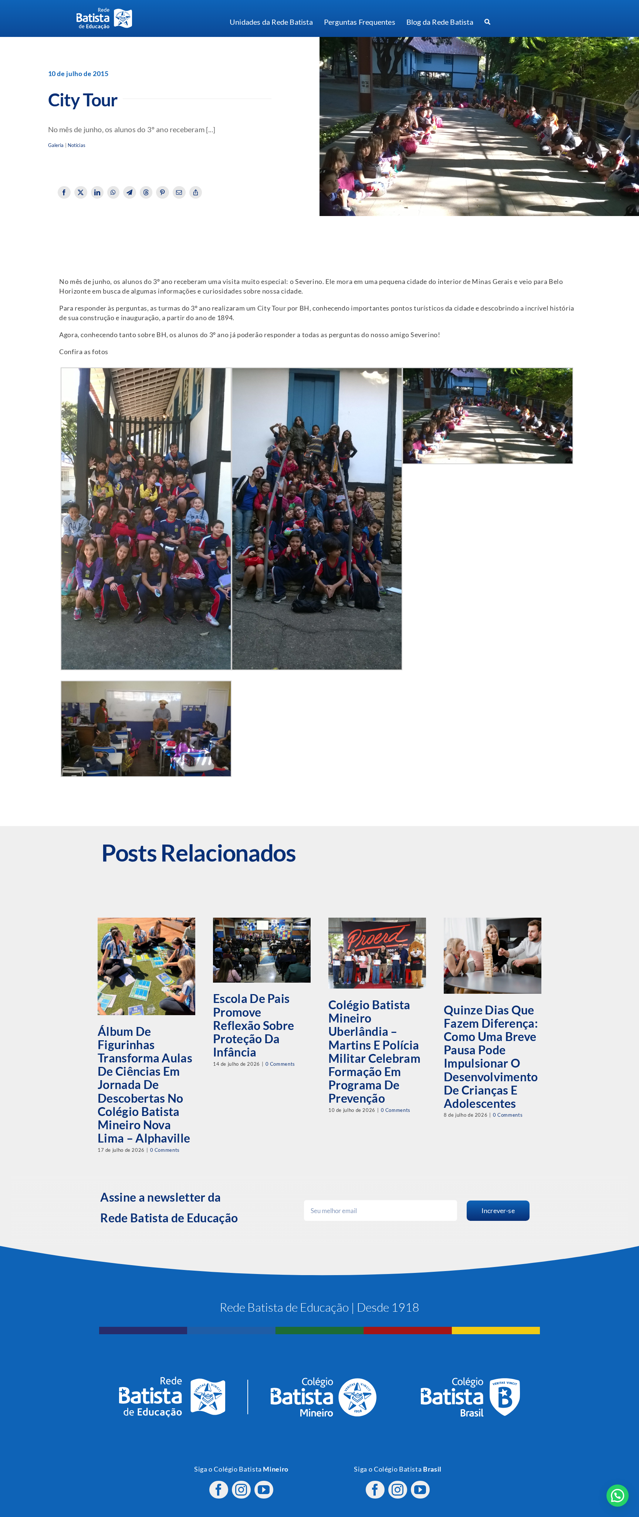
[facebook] (218, 1490)
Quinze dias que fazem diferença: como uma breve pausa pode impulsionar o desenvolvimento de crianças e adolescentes (491, 1056)
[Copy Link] (195, 192)
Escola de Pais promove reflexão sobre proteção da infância (253, 1025)
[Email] (179, 192)
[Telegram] (129, 192)
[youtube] (263, 1490)
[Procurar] (487, 22)
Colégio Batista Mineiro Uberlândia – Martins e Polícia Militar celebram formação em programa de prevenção (374, 1051)
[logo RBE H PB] (104, 11)
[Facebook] (64, 192)
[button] (617, 1496)
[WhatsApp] (113, 192)
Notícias (76, 145)
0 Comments (165, 1150)
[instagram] (241, 1490)
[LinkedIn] (97, 192)
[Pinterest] (162, 192)
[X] (80, 192)
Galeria (56, 145)
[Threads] (146, 192)
